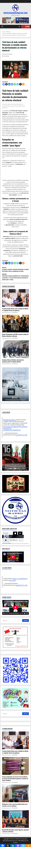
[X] (6, 84)
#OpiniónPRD (7, 428)
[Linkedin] (9, 84)
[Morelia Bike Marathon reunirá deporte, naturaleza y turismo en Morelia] (15, 819)
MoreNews (21, 840)
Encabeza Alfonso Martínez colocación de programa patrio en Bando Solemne (13, 361)
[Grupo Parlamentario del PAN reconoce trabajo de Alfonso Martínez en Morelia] (15, 323)
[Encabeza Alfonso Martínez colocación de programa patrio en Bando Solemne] (15, 349)
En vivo (27, 26)
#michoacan (7, 426)
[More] (23, 84)
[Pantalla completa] (27, 613)
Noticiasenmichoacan (7, 54)
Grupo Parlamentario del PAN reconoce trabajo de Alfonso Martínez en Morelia (15, 335)
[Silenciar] (24, 613)
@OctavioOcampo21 (9, 419)
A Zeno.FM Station (6, 543)
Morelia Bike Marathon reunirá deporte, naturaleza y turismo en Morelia (15, 830)
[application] (15, 607)
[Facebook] (3, 84)
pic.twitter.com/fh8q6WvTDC (12, 430)
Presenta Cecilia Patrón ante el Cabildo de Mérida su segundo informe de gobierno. (15, 309)
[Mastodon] (12, 84)
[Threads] (20, 84)
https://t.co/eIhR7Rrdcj (20, 578)
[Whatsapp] (15, 84)
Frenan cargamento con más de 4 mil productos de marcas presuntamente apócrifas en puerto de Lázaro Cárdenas (15, 778)
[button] (2, 26)
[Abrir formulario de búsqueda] (19, 26)
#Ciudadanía (23, 426)
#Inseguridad (15, 426)
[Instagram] (17, 84)
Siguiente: (15, 276)
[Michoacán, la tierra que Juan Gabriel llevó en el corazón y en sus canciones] (15, 793)
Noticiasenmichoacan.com (15, 12)
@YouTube (12, 580)
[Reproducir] (4, 613)
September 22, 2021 (22, 585)
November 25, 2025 (21, 435)
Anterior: (15, 269)
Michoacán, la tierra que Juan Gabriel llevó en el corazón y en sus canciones (14, 805)
